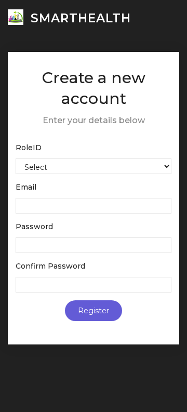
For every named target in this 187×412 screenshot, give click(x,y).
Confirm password (50, 266)
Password (34, 226)
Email (26, 187)
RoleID (29, 147)
